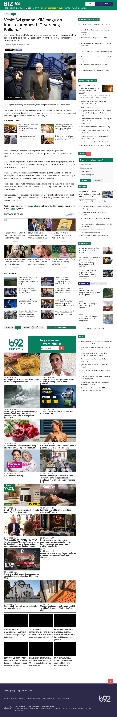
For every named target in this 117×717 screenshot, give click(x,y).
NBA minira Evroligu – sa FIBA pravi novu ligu (96, 145)
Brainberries (16, 241)
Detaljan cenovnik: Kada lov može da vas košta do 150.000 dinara (64, 138)
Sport (84, 34)
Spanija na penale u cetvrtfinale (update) (95, 70)
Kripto (67, 8)
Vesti (6, 8)
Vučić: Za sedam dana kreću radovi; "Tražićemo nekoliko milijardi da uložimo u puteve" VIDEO (64, 303)
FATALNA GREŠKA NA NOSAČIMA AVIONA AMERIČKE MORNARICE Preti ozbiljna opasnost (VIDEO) (64, 634)
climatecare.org (19, 710)
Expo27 (43, 8)
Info (84, 26)
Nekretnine (83, 284)
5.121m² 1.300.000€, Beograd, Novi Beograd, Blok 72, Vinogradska (90, 292)
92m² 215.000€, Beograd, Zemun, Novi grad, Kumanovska (88, 305)
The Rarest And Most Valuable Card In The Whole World (61, 235)
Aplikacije (12, 691)
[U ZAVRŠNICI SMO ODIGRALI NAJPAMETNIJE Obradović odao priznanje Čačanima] (16, 627)
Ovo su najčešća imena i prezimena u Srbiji (95, 127)
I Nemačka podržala (87, 107)
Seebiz (81, 337)
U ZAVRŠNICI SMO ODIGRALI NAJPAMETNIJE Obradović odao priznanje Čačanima (15, 633)
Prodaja (94, 284)
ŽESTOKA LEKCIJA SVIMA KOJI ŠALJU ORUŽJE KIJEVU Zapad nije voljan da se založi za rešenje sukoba (16, 662)
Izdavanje (103, 284)
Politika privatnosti (63, 699)
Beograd (82, 187)
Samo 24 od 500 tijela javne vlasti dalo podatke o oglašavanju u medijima (94, 354)
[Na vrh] (110, 681)
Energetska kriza (55, 8)
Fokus (74, 8)
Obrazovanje (83, 8)
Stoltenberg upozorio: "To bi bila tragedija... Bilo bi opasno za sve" (95, 137)
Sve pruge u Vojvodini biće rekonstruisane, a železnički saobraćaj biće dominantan (28, 128)
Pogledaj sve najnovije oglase (95, 328)
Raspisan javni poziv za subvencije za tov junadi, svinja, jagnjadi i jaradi (64, 127)
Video (6, 691)
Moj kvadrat (33, 8)
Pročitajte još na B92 (87, 81)
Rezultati (97, 180)
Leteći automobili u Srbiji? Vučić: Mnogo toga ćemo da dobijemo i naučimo (64, 313)
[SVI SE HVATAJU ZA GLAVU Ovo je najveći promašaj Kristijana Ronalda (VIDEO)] (65, 655)
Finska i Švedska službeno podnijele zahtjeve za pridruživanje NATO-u (96, 342)
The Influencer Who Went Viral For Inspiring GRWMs (63, 261)
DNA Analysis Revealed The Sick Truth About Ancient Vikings (14, 261)
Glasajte (85, 180)
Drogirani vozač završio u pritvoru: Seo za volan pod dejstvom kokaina (89, 194)
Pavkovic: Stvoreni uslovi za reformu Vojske (96, 24)
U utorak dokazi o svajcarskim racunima (94, 65)
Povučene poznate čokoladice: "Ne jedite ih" (96, 142)
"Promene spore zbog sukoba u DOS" (94, 38)
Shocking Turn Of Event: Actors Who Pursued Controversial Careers (39, 261)
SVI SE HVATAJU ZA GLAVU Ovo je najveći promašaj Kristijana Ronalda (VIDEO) (63, 662)
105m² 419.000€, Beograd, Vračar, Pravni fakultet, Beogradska (88, 318)
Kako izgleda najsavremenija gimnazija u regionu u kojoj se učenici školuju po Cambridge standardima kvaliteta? (89, 262)
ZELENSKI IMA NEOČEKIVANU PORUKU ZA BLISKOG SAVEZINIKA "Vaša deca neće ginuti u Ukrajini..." (41, 633)
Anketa (82, 154)
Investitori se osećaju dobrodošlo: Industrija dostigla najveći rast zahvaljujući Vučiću (63, 281)
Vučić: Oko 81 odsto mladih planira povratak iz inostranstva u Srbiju (64, 291)
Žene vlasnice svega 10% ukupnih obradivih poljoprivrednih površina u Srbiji (28, 281)
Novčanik (20, 8)
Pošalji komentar (61, 327)
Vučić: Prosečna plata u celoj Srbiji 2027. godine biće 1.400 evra (27, 291)
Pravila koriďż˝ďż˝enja (48, 699)
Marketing (22, 699)
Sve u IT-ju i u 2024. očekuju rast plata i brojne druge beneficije (89, 250)
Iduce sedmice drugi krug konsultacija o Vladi (96, 51)
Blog (18, 691)
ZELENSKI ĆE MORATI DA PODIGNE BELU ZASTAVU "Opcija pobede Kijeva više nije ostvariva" (40, 662)
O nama (24, 691)
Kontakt (29, 699)
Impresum (36, 699)
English (30, 691)
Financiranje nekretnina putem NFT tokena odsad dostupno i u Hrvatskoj (95, 389)
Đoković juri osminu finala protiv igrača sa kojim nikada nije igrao (95, 102)
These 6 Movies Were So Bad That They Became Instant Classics (15, 235)
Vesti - (12, 3)
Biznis (12, 8)
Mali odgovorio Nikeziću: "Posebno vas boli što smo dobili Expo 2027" (29, 302)
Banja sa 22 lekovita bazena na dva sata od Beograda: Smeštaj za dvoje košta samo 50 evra (96, 113)
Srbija (7, 14)
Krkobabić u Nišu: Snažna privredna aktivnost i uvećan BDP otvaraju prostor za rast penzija (28, 314)
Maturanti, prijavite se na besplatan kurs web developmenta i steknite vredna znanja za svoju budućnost (88, 274)
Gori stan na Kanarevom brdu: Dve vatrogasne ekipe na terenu (93, 231)
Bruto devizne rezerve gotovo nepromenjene (27, 137)
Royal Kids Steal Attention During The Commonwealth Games (38, 235)
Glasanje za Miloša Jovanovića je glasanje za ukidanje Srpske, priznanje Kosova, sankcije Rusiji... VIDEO (96, 121)
